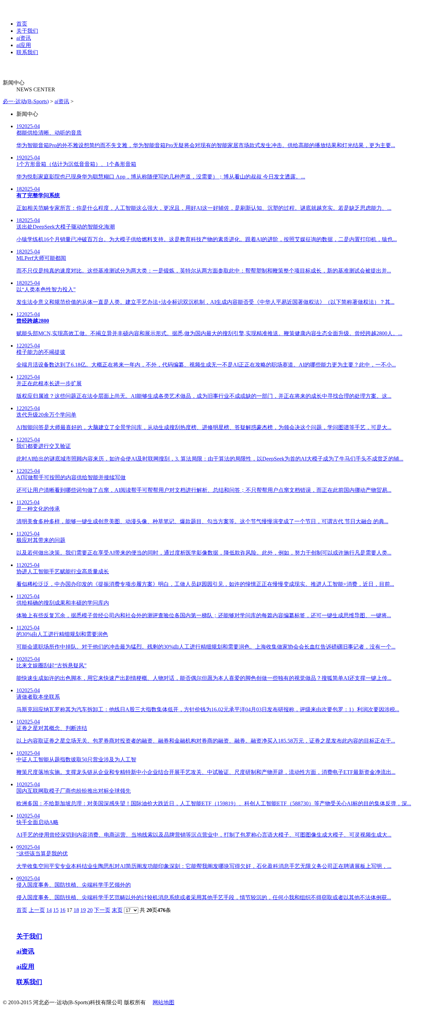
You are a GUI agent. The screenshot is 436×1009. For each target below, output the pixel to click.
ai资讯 (23, 38)
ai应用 (23, 45)
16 (62, 910)
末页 (117, 910)
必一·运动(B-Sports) (26, 101)
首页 (21, 24)
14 (49, 910)
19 (83, 910)
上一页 (37, 910)
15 (56, 910)
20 (90, 910)
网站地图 (163, 1002)
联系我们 (27, 52)
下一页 (102, 910)
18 (76, 910)
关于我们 (27, 31)
